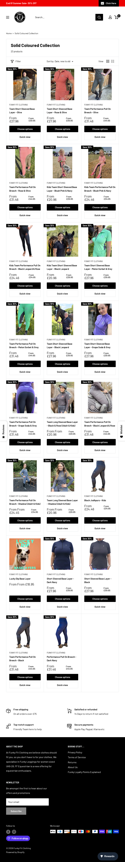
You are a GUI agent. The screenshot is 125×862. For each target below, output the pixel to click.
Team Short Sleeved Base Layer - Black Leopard (59, 345)
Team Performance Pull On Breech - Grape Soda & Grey (23, 424)
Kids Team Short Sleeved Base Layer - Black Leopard (62, 267)
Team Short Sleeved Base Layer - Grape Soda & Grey (97, 345)
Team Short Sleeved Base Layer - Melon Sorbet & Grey (98, 267)
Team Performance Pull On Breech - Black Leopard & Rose (99, 424)
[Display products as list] (112, 61)
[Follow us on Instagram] (14, 832)
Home (9, 33)
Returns (72, 762)
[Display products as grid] (107, 61)
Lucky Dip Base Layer (20, 578)
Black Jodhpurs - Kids (95, 500)
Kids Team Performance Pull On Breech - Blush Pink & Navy (99, 189)
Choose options (25, 129)
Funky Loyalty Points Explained (84, 772)
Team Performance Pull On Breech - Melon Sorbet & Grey (24, 345)
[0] (116, 17)
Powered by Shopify (15, 852)
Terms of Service (77, 757)
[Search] (99, 17)
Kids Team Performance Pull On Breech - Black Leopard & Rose (24, 267)
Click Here (111, 3)
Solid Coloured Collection (26, 33)
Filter (18, 61)
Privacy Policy (75, 752)
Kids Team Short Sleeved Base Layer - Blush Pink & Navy (62, 189)
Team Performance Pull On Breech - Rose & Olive (22, 189)
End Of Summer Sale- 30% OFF (21, 3)
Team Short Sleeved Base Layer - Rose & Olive (59, 110)
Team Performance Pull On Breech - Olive (97, 110)
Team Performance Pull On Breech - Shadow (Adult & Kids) (24, 502)
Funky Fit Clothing (18, 105)
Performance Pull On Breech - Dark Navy (61, 658)
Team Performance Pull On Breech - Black (22, 658)
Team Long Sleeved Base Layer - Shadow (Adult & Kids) (62, 502)
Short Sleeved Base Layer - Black (97, 580)
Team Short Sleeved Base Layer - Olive (22, 110)
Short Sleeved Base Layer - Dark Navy (60, 580)
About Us (73, 767)
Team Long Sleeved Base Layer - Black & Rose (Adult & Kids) (62, 424)
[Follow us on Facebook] (8, 832)
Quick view (25, 137)
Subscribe (16, 811)
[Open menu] (7, 17)
